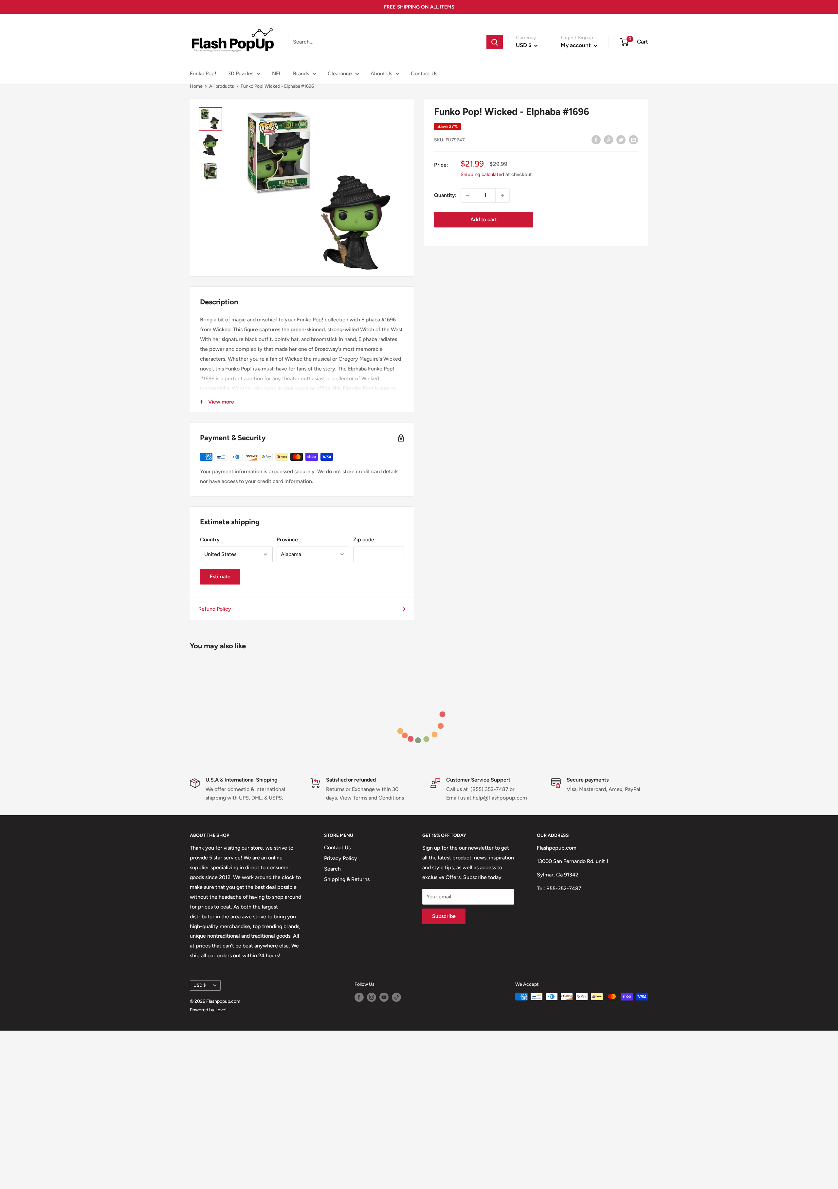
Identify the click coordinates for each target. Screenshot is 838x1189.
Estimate (220, 576)
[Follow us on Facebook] (359, 997)
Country (210, 539)
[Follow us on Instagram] (371, 997)
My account (576, 45)
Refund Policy (214, 609)
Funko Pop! (203, 73)
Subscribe (444, 916)
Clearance (340, 73)
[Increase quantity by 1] (502, 195)
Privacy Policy (340, 858)
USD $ (199, 985)
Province (287, 539)
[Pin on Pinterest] (608, 139)
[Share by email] (633, 139)
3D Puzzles (240, 73)
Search (332, 869)
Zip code (363, 539)
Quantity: (445, 195)
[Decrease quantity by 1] (468, 195)
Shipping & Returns (347, 879)
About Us (381, 73)
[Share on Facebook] (596, 139)
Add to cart (483, 219)
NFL (277, 73)
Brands (301, 73)
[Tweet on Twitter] (621, 139)
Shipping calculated (482, 174)
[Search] (494, 42)
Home (196, 86)
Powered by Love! (208, 1010)
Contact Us (424, 73)
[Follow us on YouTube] (384, 997)
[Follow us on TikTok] (396, 997)
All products (221, 86)
